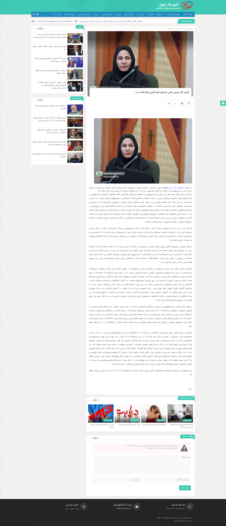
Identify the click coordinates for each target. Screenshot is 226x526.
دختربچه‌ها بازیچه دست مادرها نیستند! (154, 424)
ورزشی (118, 14)
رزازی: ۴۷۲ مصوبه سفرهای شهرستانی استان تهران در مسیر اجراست (50, 60)
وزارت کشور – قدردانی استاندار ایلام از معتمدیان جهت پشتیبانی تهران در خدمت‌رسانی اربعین (52, 85)
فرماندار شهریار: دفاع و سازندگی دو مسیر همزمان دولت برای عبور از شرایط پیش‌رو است (145, 21)
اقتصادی (150, 14)
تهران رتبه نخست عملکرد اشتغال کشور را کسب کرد (49, 48)
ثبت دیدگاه (185, 487)
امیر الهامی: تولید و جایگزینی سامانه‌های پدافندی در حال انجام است (51, 131)
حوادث (96, 14)
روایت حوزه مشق (84, 14)
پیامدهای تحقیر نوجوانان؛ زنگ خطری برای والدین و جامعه (181, 426)
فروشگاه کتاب (69, 14)
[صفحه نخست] (223, 103)
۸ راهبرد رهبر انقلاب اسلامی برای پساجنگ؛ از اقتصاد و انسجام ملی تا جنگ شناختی (35, 21)
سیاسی (141, 14)
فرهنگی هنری (129, 14)
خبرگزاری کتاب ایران (176, 187)
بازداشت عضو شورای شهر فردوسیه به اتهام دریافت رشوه (51, 72)
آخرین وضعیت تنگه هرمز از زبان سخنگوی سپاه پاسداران (49, 155)
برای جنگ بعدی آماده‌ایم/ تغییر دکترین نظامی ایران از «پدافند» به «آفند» (49, 143)
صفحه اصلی (188, 14)
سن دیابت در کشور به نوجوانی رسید (129, 424)
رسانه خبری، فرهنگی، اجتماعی (182, 521)
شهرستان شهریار (173, 14)
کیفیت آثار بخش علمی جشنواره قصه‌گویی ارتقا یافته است (162, 92)
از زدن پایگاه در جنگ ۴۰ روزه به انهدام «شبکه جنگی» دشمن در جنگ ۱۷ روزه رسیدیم (49, 119)
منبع (190, 388)
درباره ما (58, 14)
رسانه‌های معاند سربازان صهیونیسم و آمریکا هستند (90, 21)
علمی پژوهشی (107, 14)
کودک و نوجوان (173, 28)
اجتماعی (160, 14)
